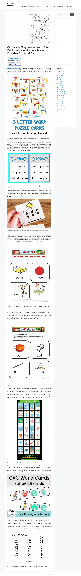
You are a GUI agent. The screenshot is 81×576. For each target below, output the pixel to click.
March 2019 (60, 124)
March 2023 (60, 85)
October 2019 (60, 109)
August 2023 (60, 75)
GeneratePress (49, 574)
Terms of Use (28, 2)
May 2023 (59, 81)
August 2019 (60, 113)
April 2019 (59, 122)
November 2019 (61, 107)
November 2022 (61, 93)
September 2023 (61, 73)
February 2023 (60, 87)
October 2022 (60, 95)
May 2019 (59, 120)
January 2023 (60, 89)
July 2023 (59, 77)
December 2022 (61, 91)
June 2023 (59, 79)
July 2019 (59, 115)
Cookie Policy (37, 2)
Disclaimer (44, 2)
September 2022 (61, 97)
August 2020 (60, 99)
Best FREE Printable (11, 4)
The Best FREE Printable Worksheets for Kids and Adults (31, 6)
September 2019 (61, 111)
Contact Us (48, 6)
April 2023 (59, 83)
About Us (21, 2)
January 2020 (60, 105)
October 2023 (60, 71)
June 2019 (59, 118)
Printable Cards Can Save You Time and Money (62, 6)
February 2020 (60, 103)
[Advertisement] (65, 42)
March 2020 (60, 101)
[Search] (72, 14)
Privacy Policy (52, 2)
